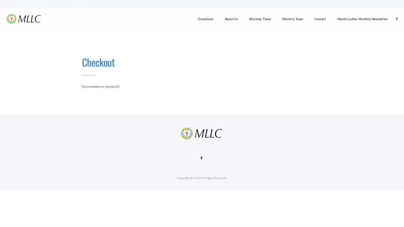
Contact (320, 19)
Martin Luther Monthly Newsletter (362, 19)
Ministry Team (292, 19)
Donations (205, 19)
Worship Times (260, 19)
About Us (231, 19)
